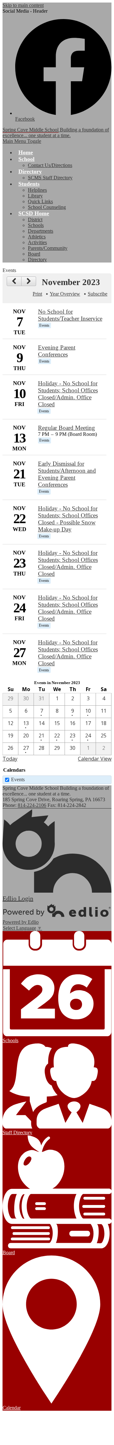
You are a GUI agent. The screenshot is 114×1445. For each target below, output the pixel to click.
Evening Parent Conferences (56, 351)
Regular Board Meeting (66, 427)
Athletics (37, 236)
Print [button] (37, 293)
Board (34, 253)
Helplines (37, 190)
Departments (40, 231)
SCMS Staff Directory (50, 177)
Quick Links (40, 201)
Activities (37, 242)
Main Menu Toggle (22, 141)
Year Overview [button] (65, 293)
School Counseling (47, 207)
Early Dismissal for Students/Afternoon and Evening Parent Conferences (67, 474)
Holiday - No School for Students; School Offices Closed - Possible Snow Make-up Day (68, 519)
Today (10, 758)
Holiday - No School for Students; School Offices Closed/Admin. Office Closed (68, 394)
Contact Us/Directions (50, 165)
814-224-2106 (32, 805)
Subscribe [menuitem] (97, 293)
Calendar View (94, 758)
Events (18, 779)
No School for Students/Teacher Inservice (70, 315)
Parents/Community (47, 248)
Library (35, 195)
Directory (37, 259)
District (35, 219)
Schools (36, 225)
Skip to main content (23, 5)
